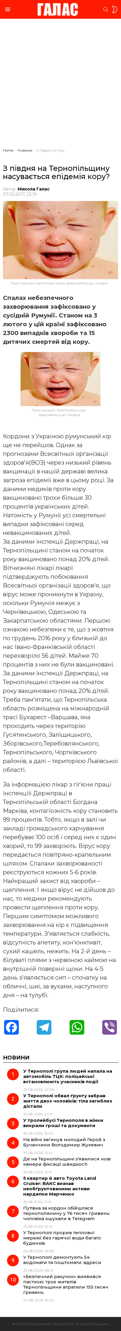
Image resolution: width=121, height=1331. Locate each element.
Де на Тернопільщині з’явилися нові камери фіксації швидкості (67, 1161)
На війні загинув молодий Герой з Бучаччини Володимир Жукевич (64, 1142)
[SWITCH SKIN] (114, 9)
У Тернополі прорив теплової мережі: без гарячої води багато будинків (62, 1238)
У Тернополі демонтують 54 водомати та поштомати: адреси (62, 1259)
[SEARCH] (105, 9)
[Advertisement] (60, 85)
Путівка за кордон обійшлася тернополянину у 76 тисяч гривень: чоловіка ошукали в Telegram (66, 1213)
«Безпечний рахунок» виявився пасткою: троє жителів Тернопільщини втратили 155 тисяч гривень (65, 1284)
